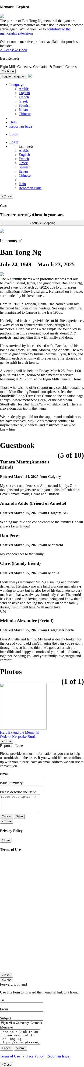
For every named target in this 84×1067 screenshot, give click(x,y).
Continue (8, 71)
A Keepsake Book (13, 50)
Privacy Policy (33, 1056)
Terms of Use (10, 1056)
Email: (5, 774)
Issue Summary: (12, 783)
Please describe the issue (18, 792)
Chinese (25, 114)
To (2, 1000)
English (24, 93)
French (24, 97)
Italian (23, 110)
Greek (23, 101)
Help (13, 122)
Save (19, 816)
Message (6, 1027)
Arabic (24, 89)
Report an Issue (20, 126)
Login (13, 134)
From (4, 1009)
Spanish (24, 105)
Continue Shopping (42, 223)
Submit (20, 1048)
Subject (5, 1018)
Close (6, 840)
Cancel (6, 816)
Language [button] (16, 85)
